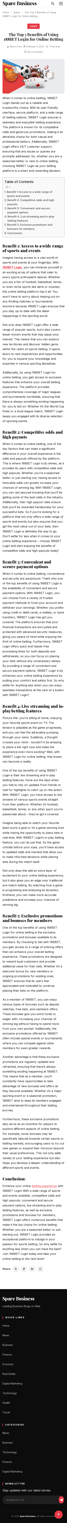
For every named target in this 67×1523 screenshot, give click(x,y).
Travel (6, 1412)
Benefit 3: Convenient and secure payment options (28, 210)
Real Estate (9, 1373)
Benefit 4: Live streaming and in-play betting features (31, 218)
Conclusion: (15, 233)
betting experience (44, 1186)
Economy (8, 1364)
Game (16, 12)
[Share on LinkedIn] (32, 1269)
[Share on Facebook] (24, 1269)
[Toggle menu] (60, 3)
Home (6, 12)
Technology (10, 1393)
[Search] (52, 3)
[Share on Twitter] (15, 1269)
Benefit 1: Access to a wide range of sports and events (29, 193)
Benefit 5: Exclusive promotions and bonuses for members (29, 226)
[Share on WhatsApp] (40, 1269)
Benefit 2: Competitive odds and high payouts (30, 202)
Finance (7, 1354)
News (6, 1335)
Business (8, 1344)
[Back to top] (58, 1515)
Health (6, 1402)
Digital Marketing (12, 1383)
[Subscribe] (61, 1499)
